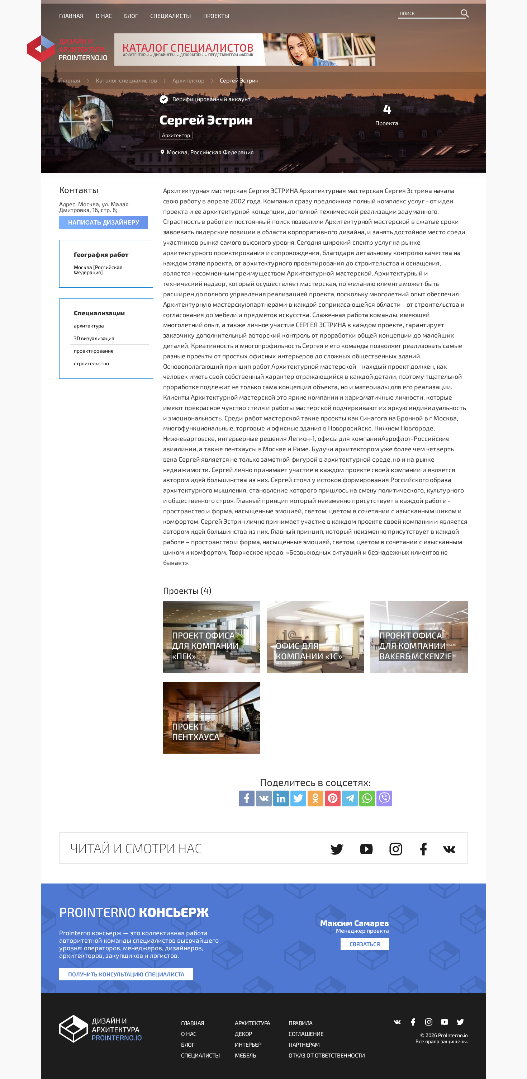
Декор (243, 1033)
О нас (104, 15)
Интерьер (248, 1044)
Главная (71, 15)
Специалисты (170, 15)
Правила (301, 1022)
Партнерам (304, 1044)
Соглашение (306, 1033)
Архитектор (188, 80)
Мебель (245, 1055)
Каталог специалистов (126, 80)
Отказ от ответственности (327, 1055)
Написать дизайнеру (103, 223)
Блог (131, 15)
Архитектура (252, 1022)
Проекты (216, 15)
